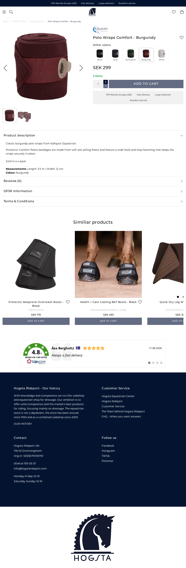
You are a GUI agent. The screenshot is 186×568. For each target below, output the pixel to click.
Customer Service (113, 406)
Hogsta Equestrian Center (118, 396)
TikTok (106, 456)
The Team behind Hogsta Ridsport (123, 411)
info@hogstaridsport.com (30, 468)
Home (6, 21)
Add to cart (146, 83)
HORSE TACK (19, 21)
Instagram (108, 450)
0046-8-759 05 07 (25, 463)
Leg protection (37, 21)
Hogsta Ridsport (112, 401)
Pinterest (107, 461)
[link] (93, 353)
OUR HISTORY (23, 423)
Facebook (108, 445)
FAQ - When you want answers (121, 416)
